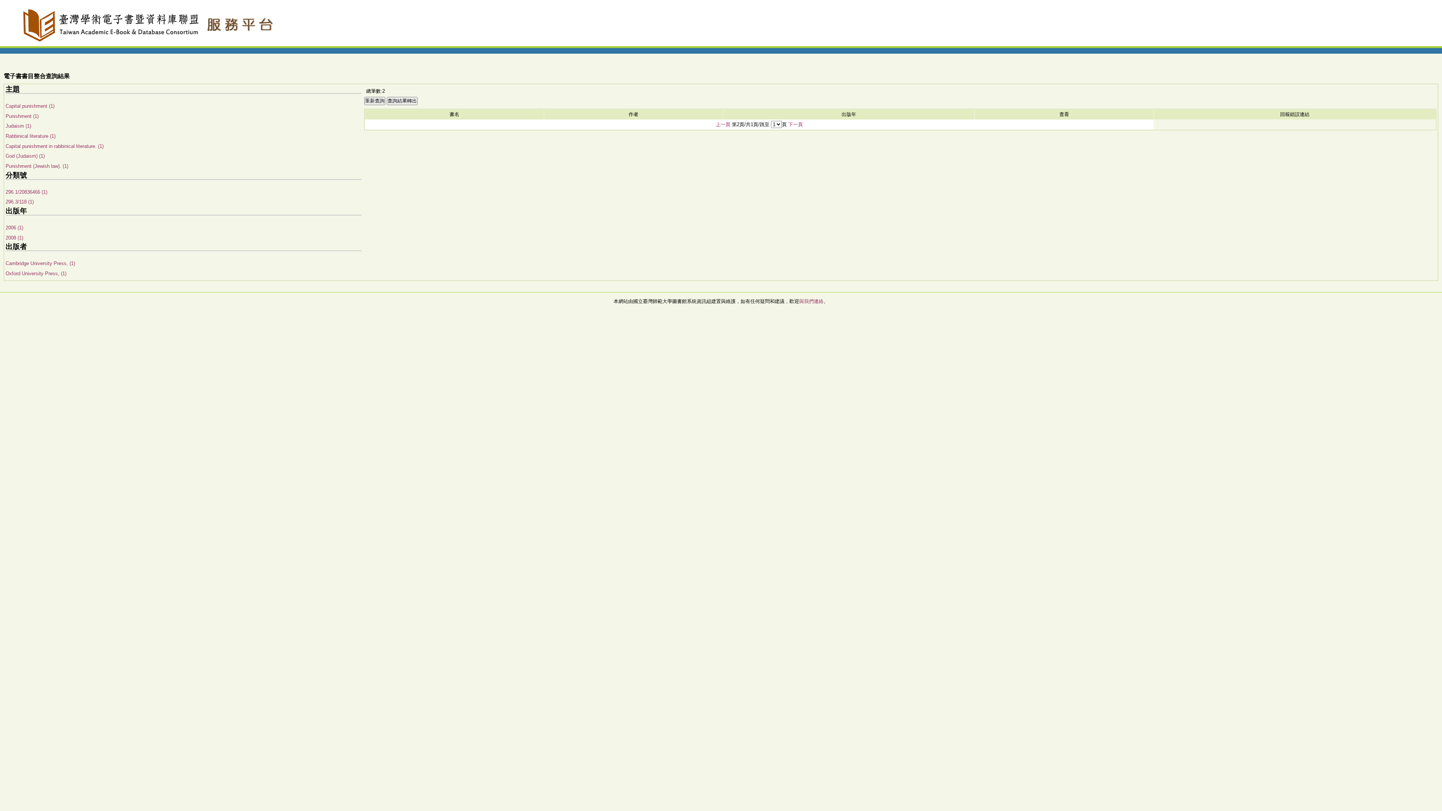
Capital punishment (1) (30, 106)
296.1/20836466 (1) (26, 192)
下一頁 (795, 124)
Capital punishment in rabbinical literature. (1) (55, 146)
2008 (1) (14, 238)
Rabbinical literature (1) (31, 136)
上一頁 (723, 124)
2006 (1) (14, 228)
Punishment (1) (22, 116)
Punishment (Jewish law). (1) (37, 166)
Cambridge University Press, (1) (40, 263)
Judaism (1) (18, 126)
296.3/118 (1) (20, 202)
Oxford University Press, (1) (36, 273)
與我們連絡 (811, 301)
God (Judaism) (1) (25, 156)
